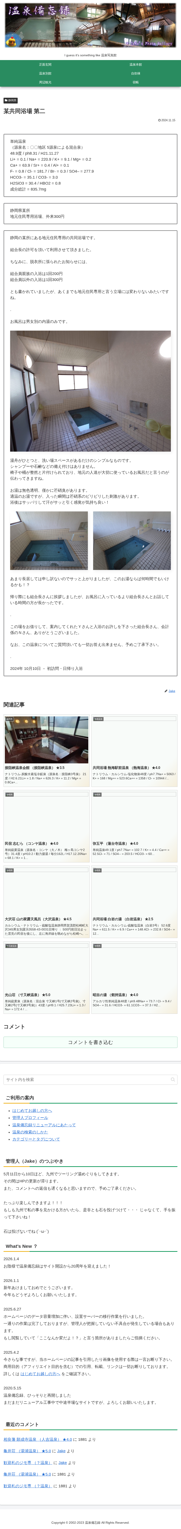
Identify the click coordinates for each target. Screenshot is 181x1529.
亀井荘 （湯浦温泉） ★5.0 (27, 1451)
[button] (173, 1079)
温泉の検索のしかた (30, 1132)
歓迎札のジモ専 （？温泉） (28, 1463)
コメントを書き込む (90, 1042)
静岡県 (12, 100)
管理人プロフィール (30, 1118)
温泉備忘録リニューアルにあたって (44, 1125)
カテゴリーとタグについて (36, 1139)
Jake (61, 1451)
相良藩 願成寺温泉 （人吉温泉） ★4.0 (38, 1439)
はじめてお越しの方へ (32, 1110)
